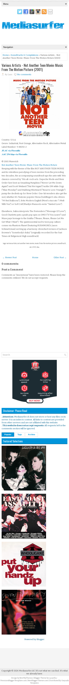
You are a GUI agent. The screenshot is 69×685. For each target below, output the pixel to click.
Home (6, 55)
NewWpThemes (26, 678)
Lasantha (53, 678)
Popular (7, 434)
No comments (24, 74)
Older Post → (60, 257)
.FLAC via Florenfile (11, 150)
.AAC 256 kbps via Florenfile (14, 154)
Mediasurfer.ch (26, 670)
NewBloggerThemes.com (38, 681)
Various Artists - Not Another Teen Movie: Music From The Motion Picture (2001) (32, 67)
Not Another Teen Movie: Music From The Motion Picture (29, 165)
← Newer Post (10, 257)
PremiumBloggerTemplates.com (13, 681)
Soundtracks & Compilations (24, 55)
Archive (31, 434)
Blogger (40, 639)
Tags (19, 434)
